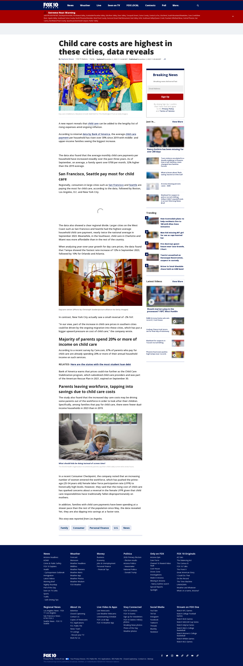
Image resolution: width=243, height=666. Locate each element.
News (126, 527)
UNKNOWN (181, 584)
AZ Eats (180, 557)
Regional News (52, 606)
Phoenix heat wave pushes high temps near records (156, 353)
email (192, 656)
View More (177, 121)
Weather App (75, 575)
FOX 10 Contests (130, 610)
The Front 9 (181, 569)
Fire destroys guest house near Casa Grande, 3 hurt (172, 246)
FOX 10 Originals (186, 553)
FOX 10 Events (129, 613)
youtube (177, 656)
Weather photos (130, 631)
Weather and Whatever (186, 587)
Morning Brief (49, 581)
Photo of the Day (131, 628)
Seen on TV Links (51, 590)
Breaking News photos (133, 625)
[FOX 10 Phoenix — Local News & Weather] (52, 5)
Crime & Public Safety (52, 563)
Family (92, 59)
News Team (75, 629)
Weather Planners (77, 569)
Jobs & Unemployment (106, 563)
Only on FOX (157, 553)
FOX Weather (75, 584)
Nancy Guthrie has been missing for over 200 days (165, 150)
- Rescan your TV (77, 635)
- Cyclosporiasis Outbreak (54, 572)
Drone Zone (155, 571)
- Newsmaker (129, 566)
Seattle (133, 184)
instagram (172, 656)
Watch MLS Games (185, 641)
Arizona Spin (155, 557)
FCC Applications (77, 623)
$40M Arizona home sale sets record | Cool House (157, 319)
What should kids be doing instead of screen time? (82, 463)
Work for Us (75, 638)
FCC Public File (76, 626)
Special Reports (156, 587)
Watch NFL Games (184, 610)
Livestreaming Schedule (106, 616)
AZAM (46, 560)
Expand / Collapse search (197, 5)
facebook (162, 656)
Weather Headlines (78, 563)
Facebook (154, 619)
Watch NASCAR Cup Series (188, 622)
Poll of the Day (50, 587)
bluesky (187, 656)
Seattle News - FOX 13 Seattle (53, 622)
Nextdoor (154, 632)
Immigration (49, 575)
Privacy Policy (168, 109)
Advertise (74, 610)
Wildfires (73, 566)
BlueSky (153, 629)
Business (100, 557)
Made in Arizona (157, 578)
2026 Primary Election (132, 557)
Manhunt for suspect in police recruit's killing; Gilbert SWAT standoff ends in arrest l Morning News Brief (172, 199)
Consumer (79, 527)
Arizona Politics (130, 563)
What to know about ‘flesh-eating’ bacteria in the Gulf (172, 173)
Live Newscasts (103, 610)
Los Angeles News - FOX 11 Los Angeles (54, 611)
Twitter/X (154, 623)
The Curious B (182, 563)
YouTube (154, 610)
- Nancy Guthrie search (159, 584)
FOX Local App (103, 619)
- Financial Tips (103, 569)
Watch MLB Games (185, 619)
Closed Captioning (77, 613)
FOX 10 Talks (182, 566)
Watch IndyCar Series (185, 625)
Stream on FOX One (188, 606)
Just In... (150, 121)
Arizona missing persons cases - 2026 (171, 185)
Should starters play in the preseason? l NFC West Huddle (162, 310)
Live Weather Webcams (106, 613)
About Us (75, 606)
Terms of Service (167, 111)
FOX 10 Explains (50, 566)
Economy (101, 560)
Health (46, 569)
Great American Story (185, 572)
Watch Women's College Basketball (187, 634)
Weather (75, 553)
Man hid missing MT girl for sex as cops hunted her (172, 235)
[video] (165, 296)
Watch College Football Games (186, 614)
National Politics (130, 569)
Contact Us (74, 616)
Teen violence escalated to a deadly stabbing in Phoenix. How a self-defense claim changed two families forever (172, 162)
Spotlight (153, 590)
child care (93, 123)
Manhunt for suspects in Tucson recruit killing (155, 341)
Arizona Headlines (51, 557)
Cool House (155, 568)
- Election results (130, 560)
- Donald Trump (130, 572)
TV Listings (74, 632)
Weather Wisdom (77, 581)
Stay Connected (132, 606)
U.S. (116, 527)
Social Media (157, 606)
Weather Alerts (76, 572)
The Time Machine (184, 581)
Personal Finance (99, 527)
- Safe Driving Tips (51, 600)
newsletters (197, 656)
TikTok (153, 613)
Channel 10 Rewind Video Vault (160, 564)
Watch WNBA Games (185, 638)
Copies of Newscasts (79, 619)
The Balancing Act (184, 560)
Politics (128, 553)
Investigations (156, 574)
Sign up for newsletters (133, 616)
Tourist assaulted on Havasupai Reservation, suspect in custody (171, 258)
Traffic (46, 596)
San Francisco (116, 184)
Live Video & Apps (107, 606)
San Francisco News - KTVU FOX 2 (52, 617)
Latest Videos (154, 281)
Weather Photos (77, 578)
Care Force (154, 560)
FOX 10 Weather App (105, 623)
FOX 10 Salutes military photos (133, 620)
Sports (46, 593)
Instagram (154, 616)
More (175, 5)
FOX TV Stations (82, 59)
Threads (153, 626)
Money (101, 553)
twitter (167, 656)
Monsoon (74, 560)
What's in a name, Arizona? (188, 590)
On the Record (183, 578)
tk (182, 656)
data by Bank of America (96, 134)
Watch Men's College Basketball (185, 629)
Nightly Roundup (50, 584)
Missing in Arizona (157, 581)
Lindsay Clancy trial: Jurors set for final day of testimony (157, 330)
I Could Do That (183, 575)
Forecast (73, 557)
